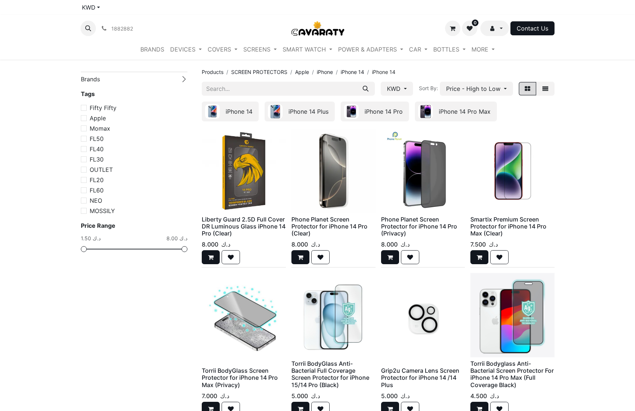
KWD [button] (394, 88)
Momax (100, 128)
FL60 (97, 190)
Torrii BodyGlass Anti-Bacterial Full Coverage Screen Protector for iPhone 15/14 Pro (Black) (330, 374)
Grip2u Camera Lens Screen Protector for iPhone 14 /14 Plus (420, 377)
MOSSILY (102, 211)
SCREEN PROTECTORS (259, 72)
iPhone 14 (352, 72)
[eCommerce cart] (452, 28)
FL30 (97, 159)
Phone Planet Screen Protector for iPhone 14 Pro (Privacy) (419, 226)
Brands (90, 79)
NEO (96, 200)
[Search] (365, 89)
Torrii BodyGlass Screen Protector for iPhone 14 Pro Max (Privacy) (240, 377)
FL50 (97, 138)
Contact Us (532, 28)
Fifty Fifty (103, 107)
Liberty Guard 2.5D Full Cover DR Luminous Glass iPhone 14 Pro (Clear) (244, 226)
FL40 (97, 149)
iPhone (325, 72)
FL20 (97, 180)
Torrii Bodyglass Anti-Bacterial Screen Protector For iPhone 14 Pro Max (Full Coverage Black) (512, 374)
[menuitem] (152, 49)
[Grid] (528, 89)
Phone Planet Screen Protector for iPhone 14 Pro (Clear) (329, 226)
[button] (88, 28)
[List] (545, 89)
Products (212, 72)
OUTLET (101, 169)
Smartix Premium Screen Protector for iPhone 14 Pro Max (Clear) (508, 226)
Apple (98, 118)
